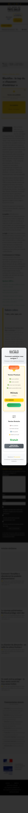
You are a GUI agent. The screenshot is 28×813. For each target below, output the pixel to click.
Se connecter (17, 457)
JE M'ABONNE (10, 400)
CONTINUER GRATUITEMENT (14, 446)
